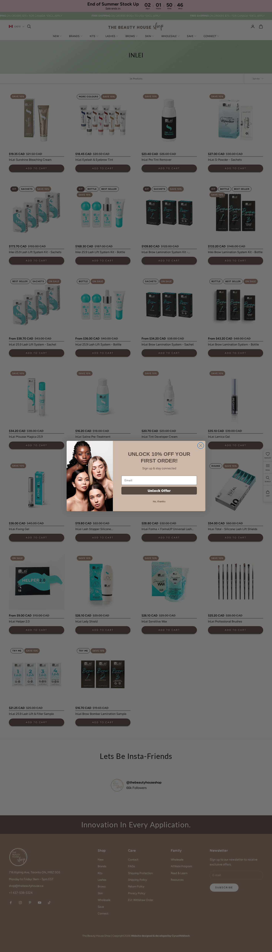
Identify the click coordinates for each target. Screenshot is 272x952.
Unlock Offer (159, 490)
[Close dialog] (200, 445)
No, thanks (159, 501)
